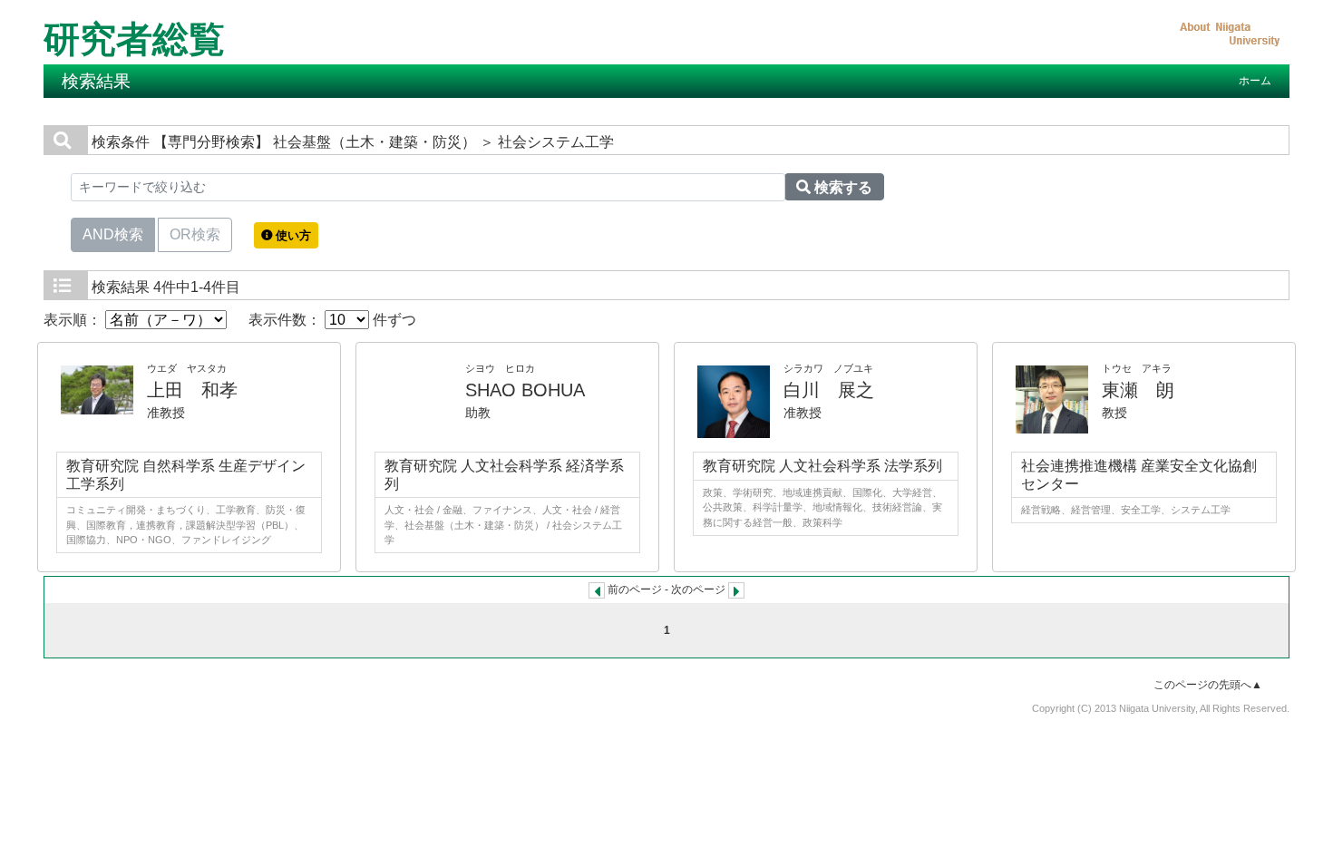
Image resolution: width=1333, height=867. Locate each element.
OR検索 (195, 234)
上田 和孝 (192, 390)
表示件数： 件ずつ (332, 319)
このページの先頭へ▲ (1207, 684)
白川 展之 (828, 390)
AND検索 (113, 234)
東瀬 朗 (1138, 390)
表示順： (74, 319)
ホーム (1255, 80)
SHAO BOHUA (525, 390)
